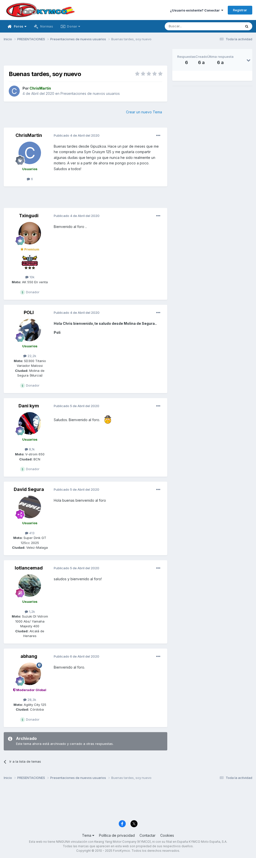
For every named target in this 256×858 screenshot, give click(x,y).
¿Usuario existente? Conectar (195, 10)
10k (31, 277)
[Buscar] (246, 26)
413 (31, 533)
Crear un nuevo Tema (144, 112)
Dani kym (28, 405)
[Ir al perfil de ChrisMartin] (14, 91)
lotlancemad (29, 567)
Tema (87, 835)
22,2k (31, 356)
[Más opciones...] (158, 136)
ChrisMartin (29, 135)
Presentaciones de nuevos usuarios (90, 93)
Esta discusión (223, 26)
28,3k (31, 700)
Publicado (77, 135)
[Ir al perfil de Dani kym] (29, 423)
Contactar (148, 835)
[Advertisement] (85, 56)
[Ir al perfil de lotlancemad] (29, 585)
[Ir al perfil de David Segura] (29, 507)
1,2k (31, 612)
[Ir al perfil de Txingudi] (29, 233)
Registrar (240, 10)
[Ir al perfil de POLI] (29, 330)
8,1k (31, 449)
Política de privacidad (117, 835)
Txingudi (28, 215)
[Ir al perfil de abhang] (29, 674)
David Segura (29, 489)
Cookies (167, 835)
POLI (29, 312)
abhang (28, 656)
